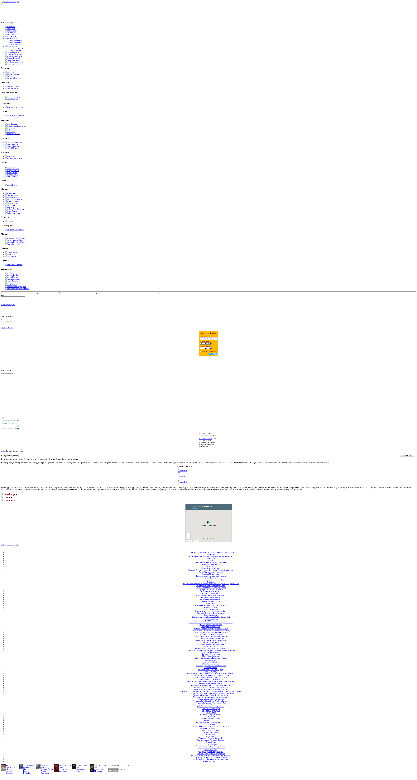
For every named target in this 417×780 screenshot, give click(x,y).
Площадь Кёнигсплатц (210, 564)
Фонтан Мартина (210, 744)
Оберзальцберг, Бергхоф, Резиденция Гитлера (211, 677)
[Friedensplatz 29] (182, 478)
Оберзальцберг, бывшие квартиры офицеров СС (211, 697)
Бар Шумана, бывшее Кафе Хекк (211, 590)
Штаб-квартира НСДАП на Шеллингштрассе (211, 633)
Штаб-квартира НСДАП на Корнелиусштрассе (210, 621)
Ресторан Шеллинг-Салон (210, 627)
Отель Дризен (211, 742)
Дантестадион (210, 660)
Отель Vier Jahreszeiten (210, 664)
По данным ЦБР (7, 328)
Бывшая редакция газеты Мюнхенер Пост (210, 611)
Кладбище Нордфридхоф (210, 652)
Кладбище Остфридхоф (210, 662)
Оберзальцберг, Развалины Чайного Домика (210, 689)
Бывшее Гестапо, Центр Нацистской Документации (210, 726)
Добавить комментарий (9, 545)
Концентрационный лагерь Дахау (210, 670)
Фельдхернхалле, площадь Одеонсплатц (211, 576)
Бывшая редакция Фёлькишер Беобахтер (211, 666)
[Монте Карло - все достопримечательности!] (22, 19)
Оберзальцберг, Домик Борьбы (210, 683)
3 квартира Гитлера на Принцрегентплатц (210, 640)
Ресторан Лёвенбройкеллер (211, 601)
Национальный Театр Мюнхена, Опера (210, 595)
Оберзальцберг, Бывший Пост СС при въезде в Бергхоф (210, 685)
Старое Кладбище (210, 672)
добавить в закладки (11, 2)
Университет (210, 736)
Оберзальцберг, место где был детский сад (210, 722)
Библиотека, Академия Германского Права (211, 658)
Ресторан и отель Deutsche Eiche (211, 646)
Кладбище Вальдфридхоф (210, 591)
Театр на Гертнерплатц (210, 642)
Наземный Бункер (210, 750)
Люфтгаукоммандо (211, 615)
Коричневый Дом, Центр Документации (211, 562)
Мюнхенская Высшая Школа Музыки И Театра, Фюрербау (210, 556)
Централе (210, 582)
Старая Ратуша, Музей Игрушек (211, 572)
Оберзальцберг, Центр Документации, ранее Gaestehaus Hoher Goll (210, 674)
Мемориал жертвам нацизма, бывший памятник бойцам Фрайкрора (210, 650)
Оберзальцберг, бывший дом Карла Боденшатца (210, 695)
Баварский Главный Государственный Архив (211, 605)
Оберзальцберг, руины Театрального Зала (210, 703)
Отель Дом (211, 724)
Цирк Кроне (210, 603)
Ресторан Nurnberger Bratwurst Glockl (210, 644)
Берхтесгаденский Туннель (211, 718)
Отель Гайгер (211, 713)
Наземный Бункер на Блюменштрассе (211, 613)
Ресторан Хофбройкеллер (210, 597)
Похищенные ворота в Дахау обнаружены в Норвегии (210, 756)
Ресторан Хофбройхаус (210, 593)
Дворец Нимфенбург (210, 609)
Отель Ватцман (210, 716)
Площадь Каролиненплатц (211, 732)
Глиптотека (210, 554)
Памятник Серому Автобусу (210, 728)
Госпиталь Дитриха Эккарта (210, 715)
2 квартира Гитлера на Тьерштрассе (211, 638)
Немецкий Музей (210, 607)
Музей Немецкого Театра (210, 568)
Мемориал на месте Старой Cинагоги (211, 748)
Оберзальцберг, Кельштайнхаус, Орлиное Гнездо (211, 675)
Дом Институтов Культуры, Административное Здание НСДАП (211, 552)
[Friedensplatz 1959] (182, 473)
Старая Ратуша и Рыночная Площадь (210, 740)
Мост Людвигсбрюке (210, 619)
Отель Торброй (210, 578)
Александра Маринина (63, 770)
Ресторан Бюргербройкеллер (210, 599)
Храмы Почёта (210, 558)
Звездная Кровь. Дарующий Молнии (29, 767)
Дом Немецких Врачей (210, 730)
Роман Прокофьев (27, 772)
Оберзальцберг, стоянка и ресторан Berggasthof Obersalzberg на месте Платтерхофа (210, 691)
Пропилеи (210, 560)
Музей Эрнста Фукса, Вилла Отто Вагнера (211, 758)
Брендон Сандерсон (10, 772)
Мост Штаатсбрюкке (210, 761)
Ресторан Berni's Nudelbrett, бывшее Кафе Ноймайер (210, 631)
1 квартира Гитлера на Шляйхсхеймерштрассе (211, 636)
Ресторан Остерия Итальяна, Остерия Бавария (211, 629)
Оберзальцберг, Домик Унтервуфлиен (211, 754)
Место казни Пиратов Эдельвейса (210, 738)
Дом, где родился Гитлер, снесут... (210, 752)
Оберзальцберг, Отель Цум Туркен (210, 679)
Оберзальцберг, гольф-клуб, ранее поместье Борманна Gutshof (211, 693)
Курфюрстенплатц (211, 668)
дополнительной (205, 439)
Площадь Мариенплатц (210, 574)
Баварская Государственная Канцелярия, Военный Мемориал (210, 570)
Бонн (3, 451)
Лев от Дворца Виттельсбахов (211, 625)
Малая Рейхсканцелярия (211, 709)
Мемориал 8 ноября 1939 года (211, 634)
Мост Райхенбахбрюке (210, 656)
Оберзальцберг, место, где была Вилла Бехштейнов (211, 705)
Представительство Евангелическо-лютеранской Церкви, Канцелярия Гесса (211, 584)
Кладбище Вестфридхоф (211, 654)
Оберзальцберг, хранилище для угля (210, 699)
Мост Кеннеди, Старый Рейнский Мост (210, 746)
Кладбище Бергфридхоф (211, 711)
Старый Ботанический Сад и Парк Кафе (211, 588)
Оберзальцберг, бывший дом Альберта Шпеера (210, 701)
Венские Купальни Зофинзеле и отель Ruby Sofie (211, 759)
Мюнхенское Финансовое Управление (210, 586)
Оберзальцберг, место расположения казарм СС (210, 687)
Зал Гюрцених (210, 734)
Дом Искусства (210, 566)
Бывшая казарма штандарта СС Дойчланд (210, 648)
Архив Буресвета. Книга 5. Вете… (12, 767)
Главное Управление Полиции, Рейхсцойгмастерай (211, 617)
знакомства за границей (7, 428)
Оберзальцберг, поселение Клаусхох (210, 707)
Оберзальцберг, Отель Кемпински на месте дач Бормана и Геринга (210, 681)
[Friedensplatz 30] (182, 484)
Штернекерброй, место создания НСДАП (210, 580)
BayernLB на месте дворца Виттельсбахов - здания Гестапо (210, 623)
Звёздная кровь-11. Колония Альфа (47, 767)
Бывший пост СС (210, 720)
